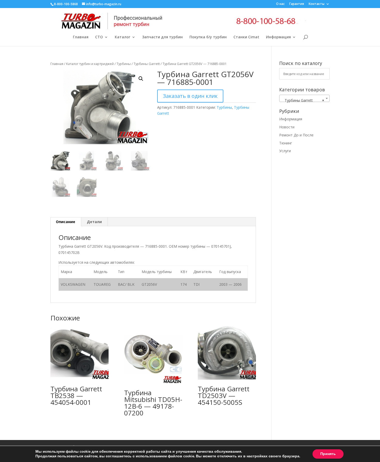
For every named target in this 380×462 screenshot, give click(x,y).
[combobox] (304, 98)
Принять (328, 453)
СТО (99, 37)
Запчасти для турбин (162, 37)
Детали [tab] (94, 221)
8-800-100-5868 (66, 4)
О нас (280, 4)
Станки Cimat (246, 37)
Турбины (124, 63)
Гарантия (296, 4)
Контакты (316, 4)
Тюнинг (285, 143)
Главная (80, 37)
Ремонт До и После (296, 135)
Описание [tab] (65, 221)
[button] (141, 78)
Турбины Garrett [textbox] (303, 100)
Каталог (122, 37)
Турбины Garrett (147, 63)
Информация (278, 37)
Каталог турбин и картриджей (90, 63)
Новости (286, 126)
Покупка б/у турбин (208, 37)
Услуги (285, 150)
